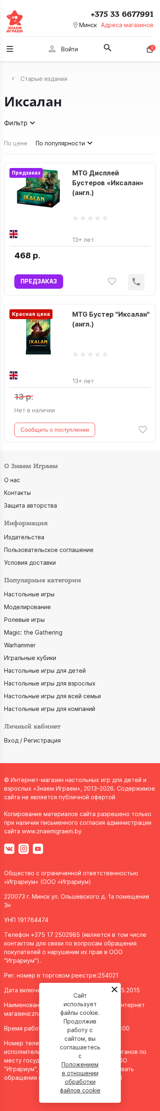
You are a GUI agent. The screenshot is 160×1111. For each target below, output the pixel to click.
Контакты (17, 492)
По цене (15, 143)
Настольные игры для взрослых (50, 683)
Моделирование (27, 606)
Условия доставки (30, 562)
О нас (12, 479)
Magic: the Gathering (33, 632)
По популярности (60, 143)
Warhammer (20, 645)
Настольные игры (29, 594)
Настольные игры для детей (45, 670)
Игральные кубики (30, 657)
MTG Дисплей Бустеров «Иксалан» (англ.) (108, 183)
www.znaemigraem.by (52, 831)
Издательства (24, 537)
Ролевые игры (24, 619)
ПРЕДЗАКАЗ (39, 281)
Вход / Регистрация (32, 740)
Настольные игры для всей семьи (52, 695)
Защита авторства (30, 505)
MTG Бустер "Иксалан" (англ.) (111, 319)
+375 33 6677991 (122, 14)
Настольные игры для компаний (49, 708)
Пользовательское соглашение (49, 549)
